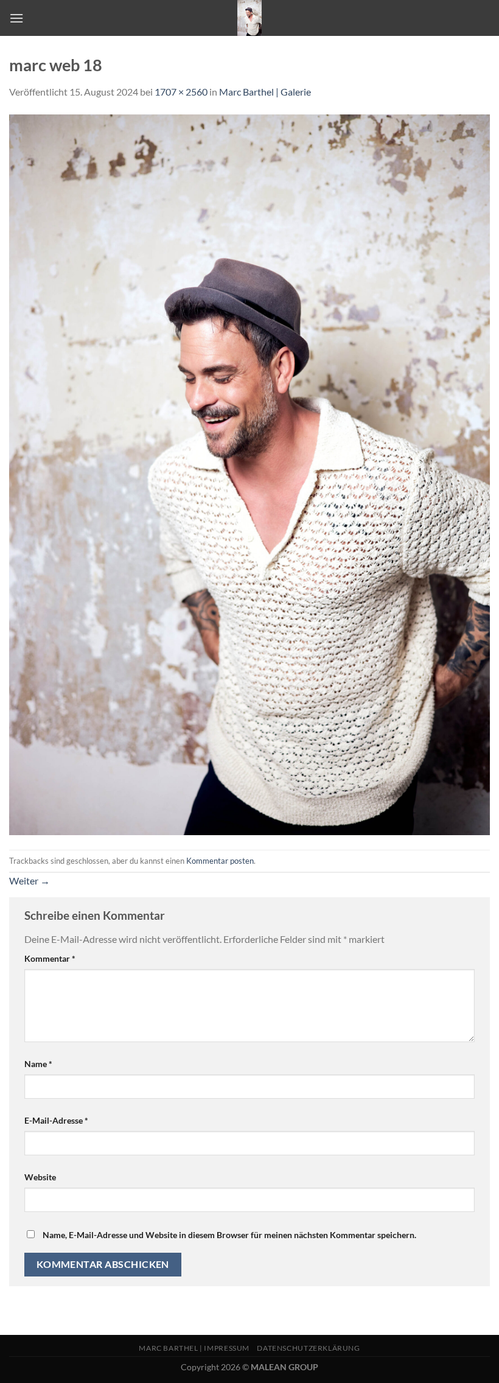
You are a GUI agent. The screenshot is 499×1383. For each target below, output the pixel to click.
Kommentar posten (220, 861)
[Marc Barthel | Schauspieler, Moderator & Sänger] (249, 18)
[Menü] (16, 18)
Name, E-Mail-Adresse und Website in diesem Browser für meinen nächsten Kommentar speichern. (229, 1235)
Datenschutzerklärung (308, 1348)
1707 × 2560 (181, 91)
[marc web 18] (249, 473)
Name (38, 1064)
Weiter (29, 880)
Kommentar (49, 958)
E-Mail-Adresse (56, 1120)
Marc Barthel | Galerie (265, 91)
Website (40, 1177)
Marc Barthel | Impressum (194, 1348)
